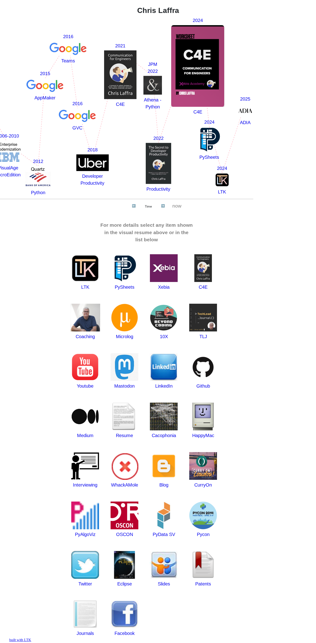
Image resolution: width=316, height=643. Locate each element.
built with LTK (20, 640)
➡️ (163, 206)
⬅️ (134, 206)
